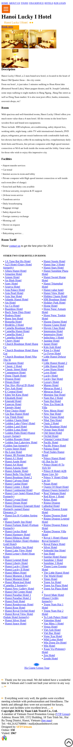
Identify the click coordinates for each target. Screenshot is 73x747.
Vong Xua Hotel (53, 636)
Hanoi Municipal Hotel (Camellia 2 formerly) (17, 584)
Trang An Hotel (52, 582)
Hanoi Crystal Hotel (16, 499)
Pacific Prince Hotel (55, 445)
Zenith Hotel (51, 658)
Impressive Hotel (53, 334)
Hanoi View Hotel (54, 293)
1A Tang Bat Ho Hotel (17, 261)
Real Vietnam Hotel (55, 493)
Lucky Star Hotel (53, 378)
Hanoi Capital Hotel (16, 483)
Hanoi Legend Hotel (16, 559)
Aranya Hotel (12, 286)
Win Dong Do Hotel (55, 642)
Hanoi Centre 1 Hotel (17, 486)
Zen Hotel (49, 655)
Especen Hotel (13, 404)
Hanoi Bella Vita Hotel (18, 474)
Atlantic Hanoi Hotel (16, 299)
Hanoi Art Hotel (14, 464)
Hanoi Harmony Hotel (17, 534)
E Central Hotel (14, 391)
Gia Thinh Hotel (14, 417)
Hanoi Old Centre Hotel (18, 591)
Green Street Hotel (15, 448)
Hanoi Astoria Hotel (16, 467)
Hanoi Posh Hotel (15, 601)
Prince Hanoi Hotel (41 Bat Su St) (53, 460)
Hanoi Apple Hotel (15, 461)
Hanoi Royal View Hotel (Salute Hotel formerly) (18, 615)
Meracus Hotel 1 (53, 388)
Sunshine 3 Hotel (53, 563)
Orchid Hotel (51, 436)
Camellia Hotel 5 (14, 334)
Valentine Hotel (52, 620)
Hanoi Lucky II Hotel (17, 569)
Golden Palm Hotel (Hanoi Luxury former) (19, 434)
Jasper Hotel (50, 343)
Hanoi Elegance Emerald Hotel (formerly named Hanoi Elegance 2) (21, 509)
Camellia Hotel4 (14, 337)
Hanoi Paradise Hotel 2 (18, 598)
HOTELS (48, 3)
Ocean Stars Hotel (54, 429)
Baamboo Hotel (14, 308)
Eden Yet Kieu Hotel (16, 394)
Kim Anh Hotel (52, 347)
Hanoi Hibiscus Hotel (17, 537)
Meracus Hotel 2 (53, 391)
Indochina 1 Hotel (54, 337)
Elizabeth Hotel (13, 397)
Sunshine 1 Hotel (53, 559)
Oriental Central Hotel (56, 439)
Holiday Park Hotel (54, 302)
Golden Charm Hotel (17, 420)
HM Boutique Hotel (55, 299)
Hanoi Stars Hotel (54, 267)
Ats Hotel (10, 302)
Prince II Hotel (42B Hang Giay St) (54, 473)
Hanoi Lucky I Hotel (16, 566)
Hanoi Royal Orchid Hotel (20, 610)
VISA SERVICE (36, 3)
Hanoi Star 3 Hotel (54, 264)
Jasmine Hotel (51, 340)
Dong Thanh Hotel (15, 375)
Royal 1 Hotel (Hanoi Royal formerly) (55, 539)
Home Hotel (50, 305)
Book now (7, 26)
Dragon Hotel (12, 378)
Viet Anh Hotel (52, 629)
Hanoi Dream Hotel (16, 502)
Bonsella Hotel (13, 321)
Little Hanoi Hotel (54, 366)
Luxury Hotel (51, 382)
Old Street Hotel (53, 432)
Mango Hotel (51, 385)
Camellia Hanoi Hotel (17, 331)
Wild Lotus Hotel (53, 639)
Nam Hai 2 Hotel (53, 397)
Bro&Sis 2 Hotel (14, 324)
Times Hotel (50, 579)
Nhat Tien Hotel (53, 420)
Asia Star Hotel (13, 296)
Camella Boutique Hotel (18, 328)
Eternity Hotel (13, 407)
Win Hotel (49, 645)
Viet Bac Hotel (52, 633)
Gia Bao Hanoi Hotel (17, 413)
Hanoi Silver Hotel (15, 620)
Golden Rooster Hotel (17, 439)
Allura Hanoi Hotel (15, 270)
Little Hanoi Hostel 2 (55, 362)
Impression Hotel (53, 331)
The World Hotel (53, 575)
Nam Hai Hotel (52, 401)
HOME (4, 3)
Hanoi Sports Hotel (54, 261)
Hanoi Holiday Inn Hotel (19, 547)
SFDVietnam (24, 726)
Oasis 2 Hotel (51, 423)
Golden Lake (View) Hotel (20, 423)
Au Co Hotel (12, 305)
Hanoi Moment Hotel (17, 579)
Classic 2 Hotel (13, 366)
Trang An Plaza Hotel (56, 585)
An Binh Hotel (13, 280)
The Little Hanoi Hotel (56, 572)
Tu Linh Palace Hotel (56, 617)
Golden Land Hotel (16, 426)
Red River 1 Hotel (54, 496)
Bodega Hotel (13, 315)
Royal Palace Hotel (54, 544)
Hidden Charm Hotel (55, 296)
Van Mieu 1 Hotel (54, 623)
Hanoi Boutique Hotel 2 (18, 477)
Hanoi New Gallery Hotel (19, 588)
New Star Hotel (52, 413)
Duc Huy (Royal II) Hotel (19, 385)
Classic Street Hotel (16, 369)
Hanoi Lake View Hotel (18, 550)
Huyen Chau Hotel (54, 328)
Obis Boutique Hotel (55, 426)
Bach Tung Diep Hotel (17, 312)
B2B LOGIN (60, 3)
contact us (14, 245)
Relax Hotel (50, 499)
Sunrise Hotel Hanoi (55, 556)
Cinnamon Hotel (14, 362)
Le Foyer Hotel (52, 353)
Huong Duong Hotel (55, 321)
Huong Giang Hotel (55, 324)
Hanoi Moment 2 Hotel (18, 575)
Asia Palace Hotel (15, 289)
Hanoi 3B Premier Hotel (18, 455)
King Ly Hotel (52, 350)
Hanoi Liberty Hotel (16, 563)
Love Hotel (50, 372)
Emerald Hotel (13, 401)
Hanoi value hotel (53, 289)
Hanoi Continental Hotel (18, 490)
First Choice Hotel (15, 410)
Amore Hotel (12, 277)
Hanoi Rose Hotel (15, 607)
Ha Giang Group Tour (36, 667)
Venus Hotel (50, 626)
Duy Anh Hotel (13, 388)
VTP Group (62, 714)
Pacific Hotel (51, 442)
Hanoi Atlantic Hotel (16, 471)
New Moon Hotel (53, 410)
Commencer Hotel (15, 372)
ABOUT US (14, 3)
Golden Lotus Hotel (16, 429)
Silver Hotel (50, 547)
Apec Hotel (11, 283)
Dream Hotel (12, 382)
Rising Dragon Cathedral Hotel (51, 504)
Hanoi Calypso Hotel (17, 480)
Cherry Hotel (12, 340)
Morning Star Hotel (54, 394)
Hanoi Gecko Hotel (16, 531)
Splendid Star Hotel (55, 550)
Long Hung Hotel (54, 369)
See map (46, 720)
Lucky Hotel (51, 375)
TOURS (24, 3)
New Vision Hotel (54, 417)
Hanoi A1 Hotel (14, 458)
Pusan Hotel (50, 483)
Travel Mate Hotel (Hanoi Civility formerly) (53, 598)
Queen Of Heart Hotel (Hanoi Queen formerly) (55, 488)
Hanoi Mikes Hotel (15, 572)
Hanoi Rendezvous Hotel (19, 604)
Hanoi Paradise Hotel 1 (18, 594)
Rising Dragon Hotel (55, 515)
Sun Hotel (49, 553)
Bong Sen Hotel (14, 318)
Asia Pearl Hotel (14, 293)
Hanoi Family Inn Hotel (18, 521)
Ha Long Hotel (13, 451)
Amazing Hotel (13, 274)
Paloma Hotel (51, 448)
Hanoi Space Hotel (15, 623)
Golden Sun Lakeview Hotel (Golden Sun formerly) (20, 444)
